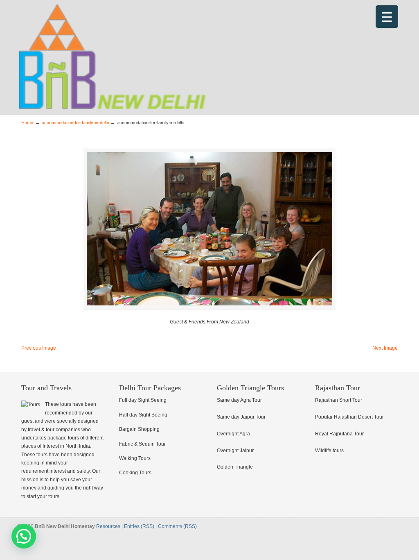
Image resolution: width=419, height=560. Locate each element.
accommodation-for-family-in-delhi (75, 122)
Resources (108, 526)
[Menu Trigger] (387, 16)
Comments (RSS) (177, 526)
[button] (23, 536)
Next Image (385, 348)
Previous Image (38, 348)
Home (27, 122)
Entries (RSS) (139, 526)
